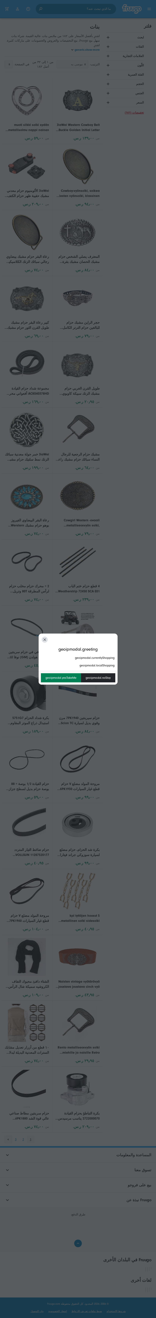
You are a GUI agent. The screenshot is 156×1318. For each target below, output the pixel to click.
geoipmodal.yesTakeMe (60, 678)
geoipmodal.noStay (98, 678)
